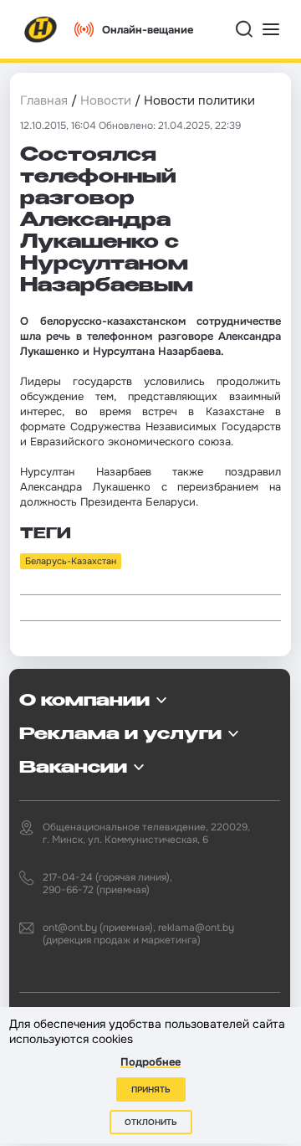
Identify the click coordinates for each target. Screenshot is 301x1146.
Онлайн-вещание (147, 30)
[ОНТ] (41, 29)
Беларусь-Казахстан (70, 561)
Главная (44, 100)
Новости (105, 100)
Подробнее (150, 1062)
